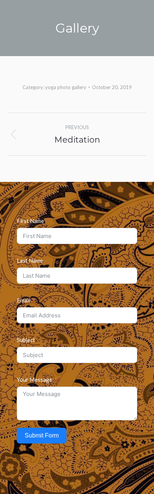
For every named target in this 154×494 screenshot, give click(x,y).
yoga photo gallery (65, 87)
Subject (26, 339)
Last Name (30, 260)
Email (23, 300)
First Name (30, 220)
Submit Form (42, 435)
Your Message (34, 379)
